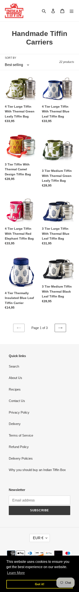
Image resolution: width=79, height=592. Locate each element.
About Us (15, 378)
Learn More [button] (16, 573)
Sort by (10, 57)
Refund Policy (19, 447)
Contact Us (17, 401)
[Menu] (71, 11)
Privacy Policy (19, 412)
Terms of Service (21, 435)
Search (14, 366)
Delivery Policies (21, 458)
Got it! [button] (39, 584)
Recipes (15, 389)
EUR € (38, 538)
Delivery (15, 424)
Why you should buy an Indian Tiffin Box (37, 470)
